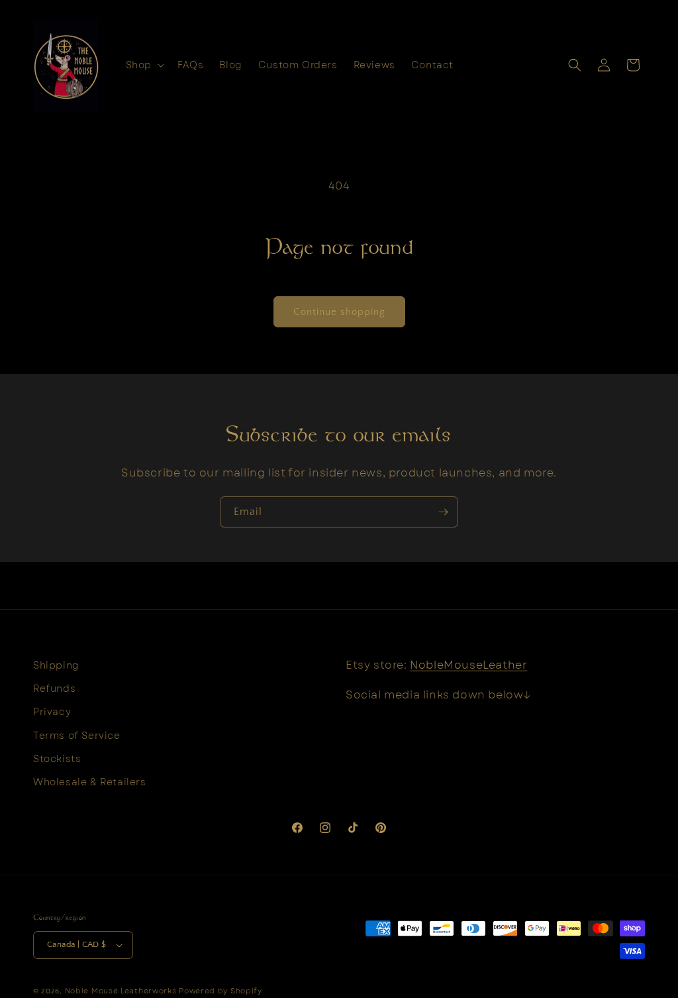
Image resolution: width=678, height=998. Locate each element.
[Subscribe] (443, 511)
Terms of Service (77, 735)
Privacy (52, 711)
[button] (144, 65)
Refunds (54, 688)
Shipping (56, 665)
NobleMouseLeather (468, 665)
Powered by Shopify (220, 990)
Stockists (57, 758)
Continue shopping (339, 311)
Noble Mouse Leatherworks (121, 990)
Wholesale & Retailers (89, 782)
